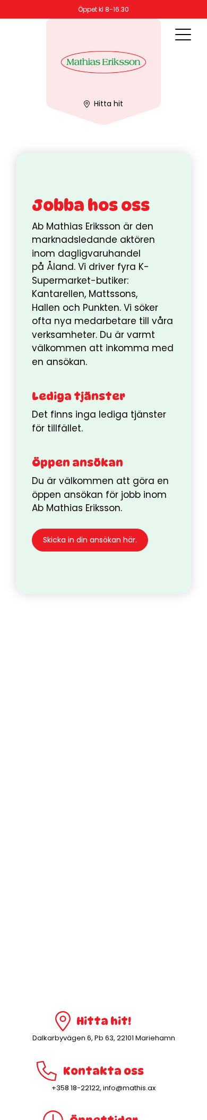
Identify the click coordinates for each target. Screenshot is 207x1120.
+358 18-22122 (75, 1088)
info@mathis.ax (129, 1088)
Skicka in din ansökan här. (90, 539)
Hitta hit (108, 103)
